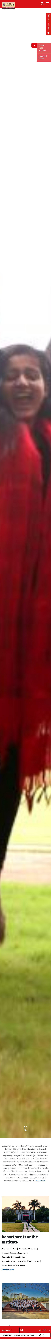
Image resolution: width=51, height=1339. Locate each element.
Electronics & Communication (13, 1257)
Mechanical (5, 1249)
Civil (14, 1249)
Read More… (41, 1180)
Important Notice (42, 57)
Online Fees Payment (42, 48)
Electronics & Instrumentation (13, 1261)
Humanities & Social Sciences (13, 1265)
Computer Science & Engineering (14, 1253)
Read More (6, 1269)
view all (42, 1330)
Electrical (32, 1249)
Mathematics (33, 1261)
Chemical (22, 1249)
